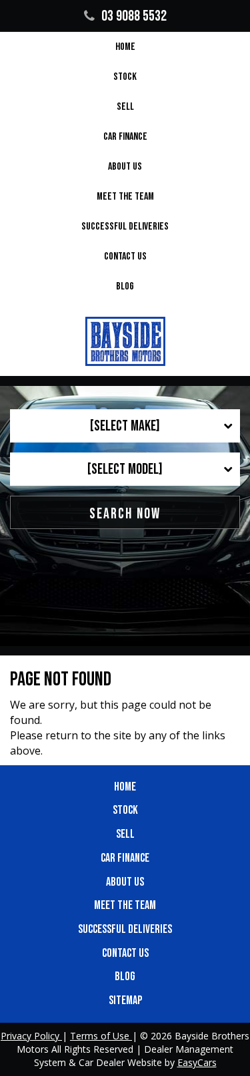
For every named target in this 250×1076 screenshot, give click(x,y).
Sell (125, 106)
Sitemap (125, 1000)
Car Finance (125, 136)
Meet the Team (125, 196)
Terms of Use (101, 1035)
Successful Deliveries (125, 226)
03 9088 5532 (134, 16)
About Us (125, 166)
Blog (125, 286)
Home (125, 47)
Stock (125, 77)
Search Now (125, 514)
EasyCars (197, 1062)
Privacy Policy (31, 1035)
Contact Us (125, 256)
